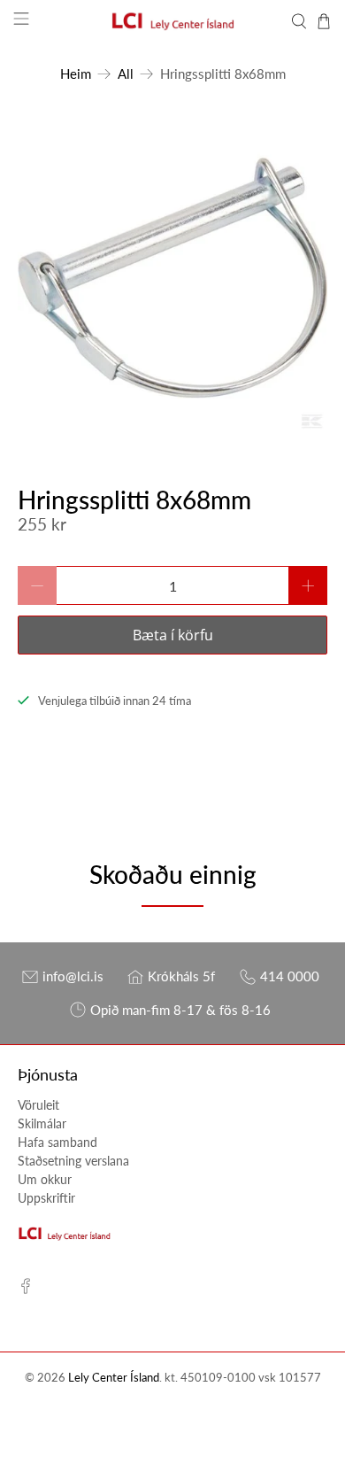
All (126, 74)
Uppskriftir (46, 1197)
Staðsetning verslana (73, 1160)
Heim (75, 74)
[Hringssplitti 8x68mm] (173, 277)
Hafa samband (57, 1142)
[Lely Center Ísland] (173, 21)
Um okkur (45, 1179)
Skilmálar (42, 1123)
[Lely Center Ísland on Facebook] (26, 1289)
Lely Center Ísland (113, 1377)
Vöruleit (38, 1104)
